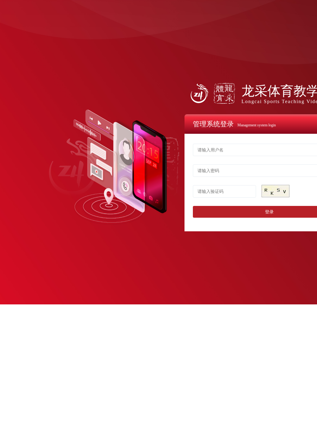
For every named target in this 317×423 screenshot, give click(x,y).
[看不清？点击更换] (275, 191)
